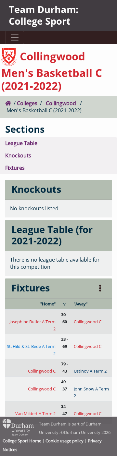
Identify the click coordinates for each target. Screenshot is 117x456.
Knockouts (18, 155)
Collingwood (61, 103)
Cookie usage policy (65, 441)
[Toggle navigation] (14, 37)
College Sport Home (22, 441)
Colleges (27, 103)
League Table (21, 143)
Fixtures (15, 167)
